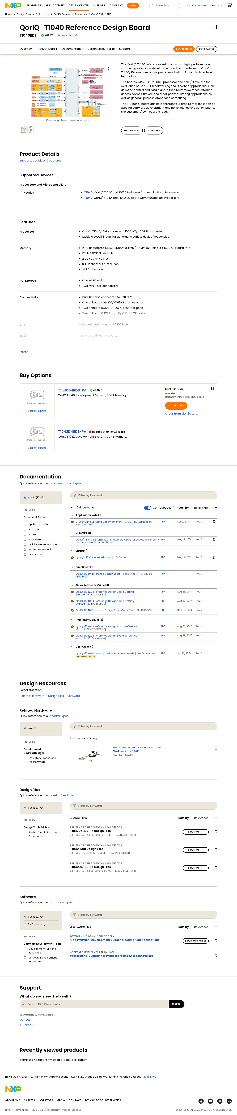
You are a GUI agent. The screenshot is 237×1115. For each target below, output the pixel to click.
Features (55, 161)
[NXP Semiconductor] (13, 5)
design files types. (63, 795)
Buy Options (184, 48)
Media (61, 1100)
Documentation (72, 49)
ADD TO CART (176, 405)
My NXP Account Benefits (103, 1100)
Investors (46, 1100)
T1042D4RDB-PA (72, 431)
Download (194, 832)
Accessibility (53, 1109)
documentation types (66, 483)
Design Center (25, 14)
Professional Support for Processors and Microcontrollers (111, 956)
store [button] (133, 5)
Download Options (195, 941)
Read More (107, 1076)
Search (176, 1004)
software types (61, 902)
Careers (29, 1100)
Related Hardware (32, 696)
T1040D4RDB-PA (72, 390)
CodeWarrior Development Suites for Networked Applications (114, 940)
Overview (26, 49)
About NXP (12, 1100)
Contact (75, 1100)
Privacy (9, 1109)
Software (44, 14)
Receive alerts (66, 35)
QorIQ (24, 1020)
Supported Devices (33, 161)
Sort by (183, 508)
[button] (217, 5)
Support (124, 49)
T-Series (25, 1025)
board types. (60, 716)
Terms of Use (21, 1109)
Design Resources (99, 49)
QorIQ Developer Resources (70, 14)
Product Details (47, 49)
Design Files (56, 696)
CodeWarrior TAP (126, 751)
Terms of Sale (37, 1109)
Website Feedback (71, 1109)
